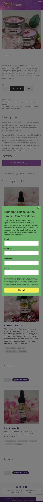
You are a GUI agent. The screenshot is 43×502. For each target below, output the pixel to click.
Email (6, 239)
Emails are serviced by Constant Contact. (28, 284)
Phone (6, 268)
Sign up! (21, 290)
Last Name (8, 258)
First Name (8, 249)
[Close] (38, 208)
